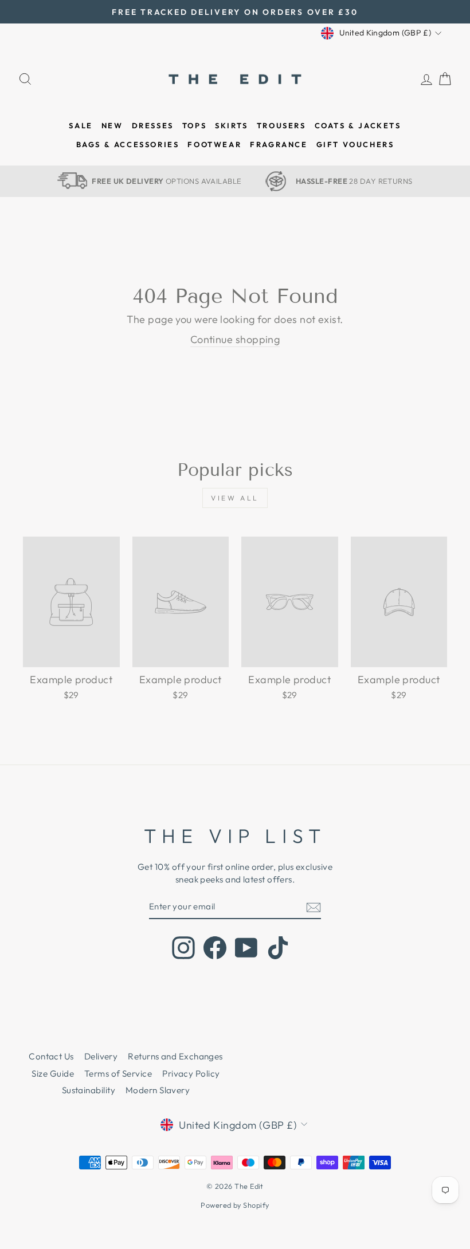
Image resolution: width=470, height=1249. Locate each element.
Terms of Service (118, 1073)
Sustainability (88, 1090)
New (112, 125)
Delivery (101, 1056)
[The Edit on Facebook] (214, 947)
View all (235, 498)
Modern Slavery (158, 1090)
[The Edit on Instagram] (183, 947)
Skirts (231, 125)
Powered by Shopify (235, 1204)
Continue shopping (235, 339)
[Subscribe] (313, 907)
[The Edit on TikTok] (278, 947)
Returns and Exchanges (175, 1056)
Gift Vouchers (355, 144)
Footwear (214, 144)
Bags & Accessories (127, 144)
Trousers (281, 125)
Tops (194, 125)
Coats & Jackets (358, 125)
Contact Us (51, 1056)
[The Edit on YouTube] (246, 947)
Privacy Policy (191, 1073)
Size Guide (53, 1073)
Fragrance (278, 144)
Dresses (153, 125)
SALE (80, 125)
